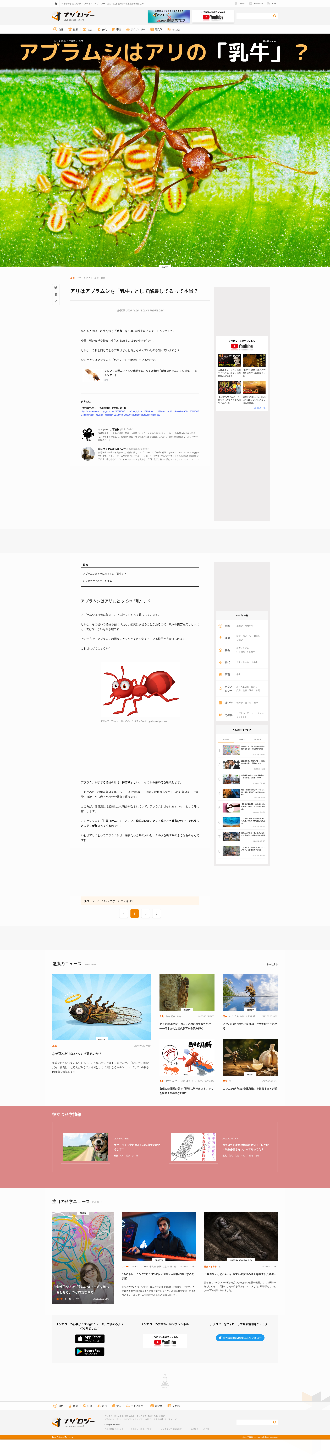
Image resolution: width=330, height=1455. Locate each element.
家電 (258, 690)
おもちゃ (259, 713)
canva (273, 41)
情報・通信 (248, 690)
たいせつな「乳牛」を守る (97, 580)
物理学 (239, 702)
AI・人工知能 (242, 686)
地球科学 (249, 625)
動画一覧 (261, 407)
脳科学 (257, 636)
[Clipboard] (55, 301)
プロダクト (241, 716)
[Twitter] (55, 287)
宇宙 (238, 674)
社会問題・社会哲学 (245, 651)
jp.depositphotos (158, 721)
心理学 (239, 639)
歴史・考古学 (242, 662)
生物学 (239, 625)
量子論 (248, 702)
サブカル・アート (244, 713)
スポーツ (247, 636)
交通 (238, 690)
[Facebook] (55, 294)
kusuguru (109, 1424)
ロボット (255, 686)
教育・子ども (242, 648)
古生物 (254, 662)
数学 (256, 702)
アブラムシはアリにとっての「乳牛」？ (104, 573)
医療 (238, 636)
